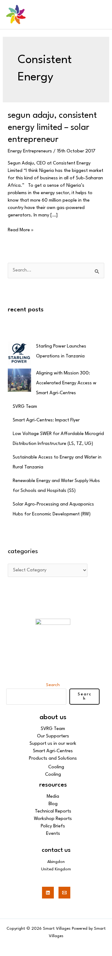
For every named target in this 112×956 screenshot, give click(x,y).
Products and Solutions (53, 758)
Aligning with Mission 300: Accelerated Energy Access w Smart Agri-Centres (66, 383)
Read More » (21, 230)
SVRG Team (25, 406)
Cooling (56, 767)
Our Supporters (53, 736)
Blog (53, 804)
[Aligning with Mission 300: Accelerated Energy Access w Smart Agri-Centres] (19, 380)
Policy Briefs (53, 826)
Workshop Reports (53, 819)
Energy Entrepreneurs (30, 151)
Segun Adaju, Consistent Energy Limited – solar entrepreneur (52, 127)
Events (53, 833)
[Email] (64, 892)
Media (53, 796)
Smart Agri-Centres (53, 751)
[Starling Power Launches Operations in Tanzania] (19, 353)
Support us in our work (53, 743)
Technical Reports (53, 811)
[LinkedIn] (48, 892)
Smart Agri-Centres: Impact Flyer (46, 420)
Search (53, 685)
